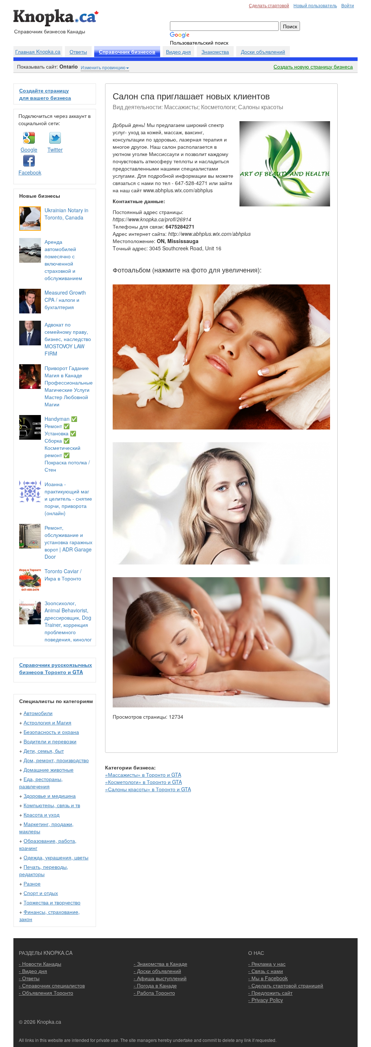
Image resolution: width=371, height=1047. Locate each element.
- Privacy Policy (265, 999)
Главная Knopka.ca (38, 51)
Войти (347, 5)
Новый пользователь (315, 5)
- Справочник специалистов (52, 985)
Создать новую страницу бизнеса (313, 66)
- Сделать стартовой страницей (285, 985)
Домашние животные (49, 769)
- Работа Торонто (154, 992)
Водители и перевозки (50, 741)
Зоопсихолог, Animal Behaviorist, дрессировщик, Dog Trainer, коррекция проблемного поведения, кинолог (68, 621)
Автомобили (38, 713)
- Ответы (29, 978)
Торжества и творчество (52, 902)
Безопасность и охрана (51, 731)
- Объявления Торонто (46, 992)
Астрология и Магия (47, 722)
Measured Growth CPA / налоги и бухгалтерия (65, 300)
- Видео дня (33, 970)
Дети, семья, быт (44, 750)
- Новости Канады (40, 963)
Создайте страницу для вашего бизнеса (45, 94)
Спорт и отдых (41, 892)
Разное (32, 883)
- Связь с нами (265, 970)
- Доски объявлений (157, 970)
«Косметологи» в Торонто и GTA (143, 781)
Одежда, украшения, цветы (56, 857)
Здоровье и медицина (50, 795)
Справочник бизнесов (127, 52)
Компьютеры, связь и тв (52, 805)
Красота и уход (41, 814)
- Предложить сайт (270, 992)
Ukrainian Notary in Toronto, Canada (66, 213)
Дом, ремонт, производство (56, 760)
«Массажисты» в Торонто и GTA (143, 774)
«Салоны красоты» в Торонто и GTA (148, 789)
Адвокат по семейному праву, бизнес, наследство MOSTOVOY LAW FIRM (68, 339)
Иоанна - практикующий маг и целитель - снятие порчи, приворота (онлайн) (68, 498)
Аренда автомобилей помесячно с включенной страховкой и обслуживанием (63, 260)
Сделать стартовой (269, 5)
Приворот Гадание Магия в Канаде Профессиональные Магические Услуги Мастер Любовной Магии (69, 386)
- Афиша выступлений (160, 978)
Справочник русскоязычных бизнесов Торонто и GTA (55, 668)
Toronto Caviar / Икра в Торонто (63, 574)
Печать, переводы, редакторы (43, 870)
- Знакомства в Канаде (160, 963)
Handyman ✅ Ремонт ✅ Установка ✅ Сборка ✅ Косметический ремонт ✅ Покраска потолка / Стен (67, 444)
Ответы (78, 51)
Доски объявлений (263, 51)
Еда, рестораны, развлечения (41, 782)
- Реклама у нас (266, 963)
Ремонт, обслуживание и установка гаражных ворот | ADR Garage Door (68, 542)
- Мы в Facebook (268, 978)
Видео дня (178, 51)
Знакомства (215, 51)
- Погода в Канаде (155, 985)
